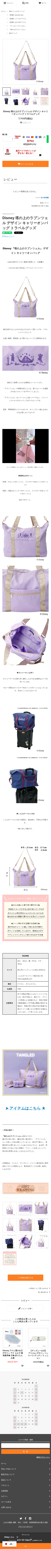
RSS (19, 1522)
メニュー (9, 3)
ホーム (3, 11)
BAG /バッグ (13, 33)
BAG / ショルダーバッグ (17, 11)
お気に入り (26, 123)
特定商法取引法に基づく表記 (38, 1522)
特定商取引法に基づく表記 (40, 206)
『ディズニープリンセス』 (17, 26)
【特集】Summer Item (16, 15)
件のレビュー (8, 236)
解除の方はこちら (43, 1457)
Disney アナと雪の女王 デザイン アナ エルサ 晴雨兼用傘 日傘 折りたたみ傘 (12, 1354)
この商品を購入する (25, 1278)
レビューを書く (27, 1308)
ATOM (25, 1522)
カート (44, 3)
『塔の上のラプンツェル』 (17, 29)
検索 (27, 3)
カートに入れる (26, 164)
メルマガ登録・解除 (9, 1522)
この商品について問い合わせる (38, 1288)
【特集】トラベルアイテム (17, 19)
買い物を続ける (43, 1292)
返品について (44, 203)
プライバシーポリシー (25, 1526)
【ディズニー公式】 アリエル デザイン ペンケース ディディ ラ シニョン (38, 1354)
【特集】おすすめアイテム (17, 22)
